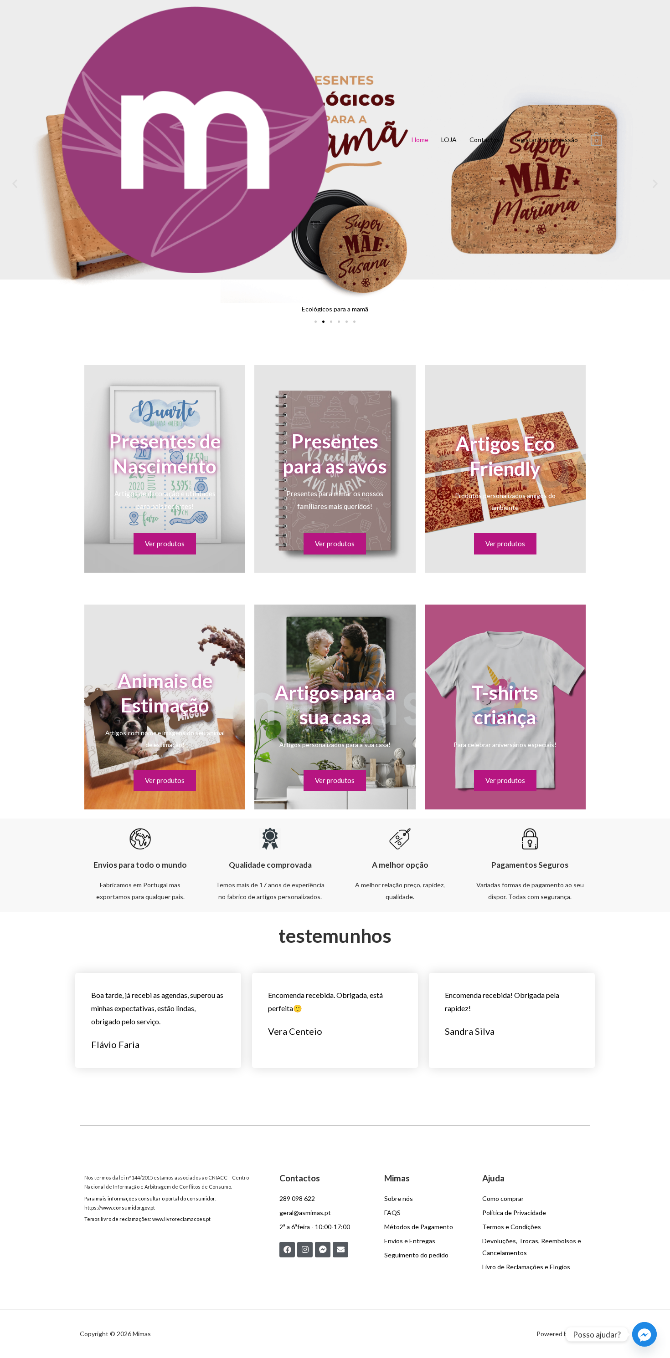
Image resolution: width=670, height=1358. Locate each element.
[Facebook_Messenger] (644, 1334)
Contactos (484, 139)
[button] (315, 321)
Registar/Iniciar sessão (545, 139)
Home (420, 139)
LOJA (449, 139)
